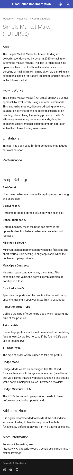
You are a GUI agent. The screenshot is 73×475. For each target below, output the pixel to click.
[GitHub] (17, 469)
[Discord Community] (4, 469)
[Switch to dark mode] (60, 4)
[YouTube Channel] (11, 469)
